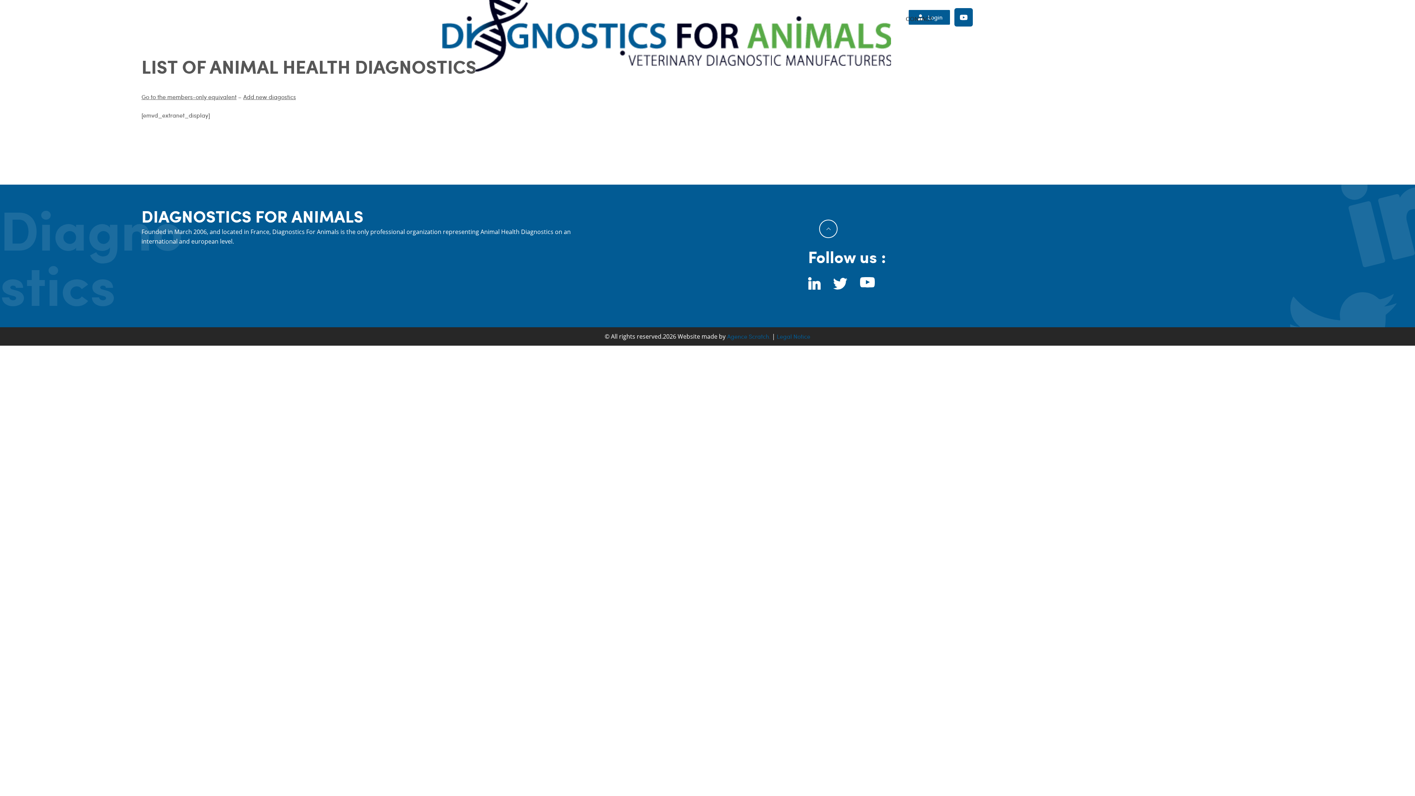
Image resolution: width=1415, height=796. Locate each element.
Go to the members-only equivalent (189, 97)
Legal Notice (793, 336)
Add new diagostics (269, 97)
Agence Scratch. (749, 336)
